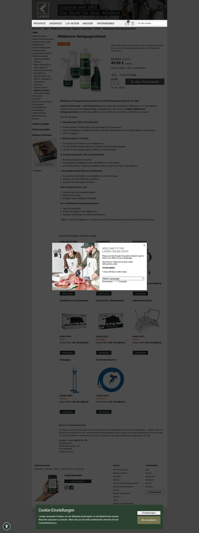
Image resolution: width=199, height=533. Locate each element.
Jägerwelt (55, 23)
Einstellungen (149, 513)
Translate (122, 281)
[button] (7, 526)
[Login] (133, 23)
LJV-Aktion (72, 23)
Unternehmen (105, 23)
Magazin (88, 23)
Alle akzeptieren (149, 520)
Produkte (39, 23)
